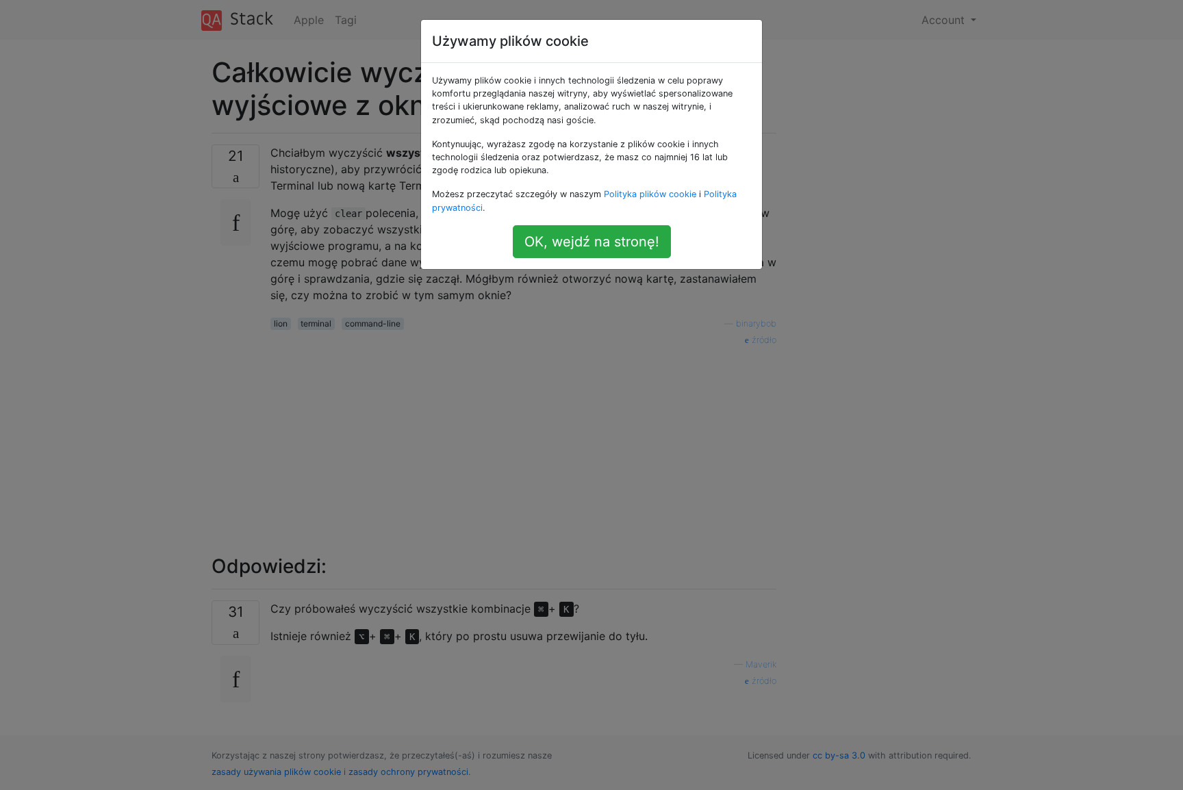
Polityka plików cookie (650, 194)
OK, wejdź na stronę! (591, 241)
